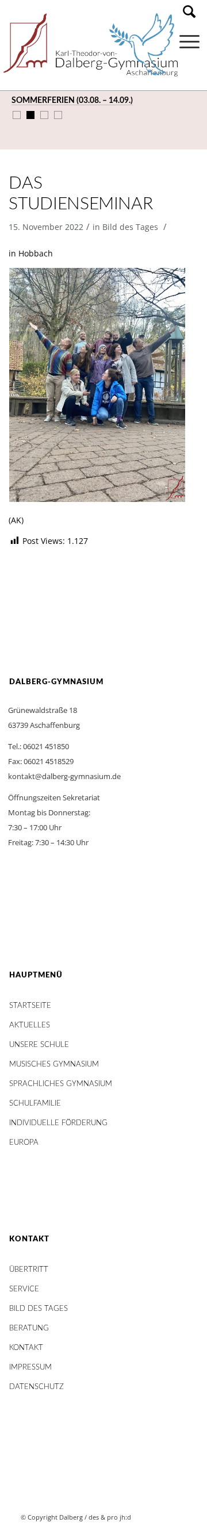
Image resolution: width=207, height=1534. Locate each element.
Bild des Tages (130, 226)
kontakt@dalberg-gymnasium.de (64, 776)
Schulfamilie (35, 1103)
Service (24, 1289)
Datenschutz (36, 1387)
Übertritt (28, 1270)
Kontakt (26, 1348)
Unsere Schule (39, 1045)
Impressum (30, 1367)
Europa (24, 1142)
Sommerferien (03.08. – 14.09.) (72, 101)
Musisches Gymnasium (54, 1064)
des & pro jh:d (110, 1517)
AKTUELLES (29, 1025)
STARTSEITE (30, 1006)
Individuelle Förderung (58, 1123)
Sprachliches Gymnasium (60, 1084)
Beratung (29, 1328)
